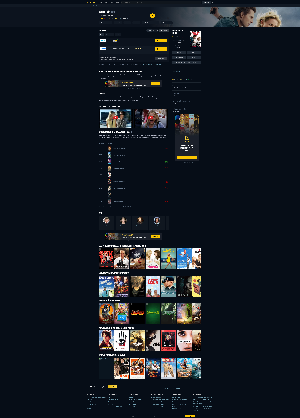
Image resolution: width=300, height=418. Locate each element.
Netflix (131, 397)
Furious (110, 402)
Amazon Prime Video (135, 399)
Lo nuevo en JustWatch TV (158, 406)
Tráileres (136, 22)
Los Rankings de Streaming (150, 22)
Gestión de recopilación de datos (172, 388)
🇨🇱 (163, 30)
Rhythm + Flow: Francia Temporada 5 (203, 406)
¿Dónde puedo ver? (105, 22)
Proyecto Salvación (92, 402)
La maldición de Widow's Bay (115, 406)
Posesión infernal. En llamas (179, 399)
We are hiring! (112, 386)
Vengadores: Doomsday (178, 408)
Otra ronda (175, 402)
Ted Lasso (110, 404)
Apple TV (131, 402)
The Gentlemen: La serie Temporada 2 (203, 397)
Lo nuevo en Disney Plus (157, 404)
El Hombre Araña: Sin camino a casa (96, 397)
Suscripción (109, 34)
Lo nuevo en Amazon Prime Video (160, 399)
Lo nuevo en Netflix (156, 397)
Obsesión (89, 399)
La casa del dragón (113, 399)
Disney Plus (132, 404)
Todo (101, 34)
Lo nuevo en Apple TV (156, 402)
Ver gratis (118, 22)
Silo (109, 397)
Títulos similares (166, 22)
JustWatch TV (133, 406)
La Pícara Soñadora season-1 (201, 399)
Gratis (118, 34)
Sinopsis (127, 22)
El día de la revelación (92, 404)
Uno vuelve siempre (177, 397)
